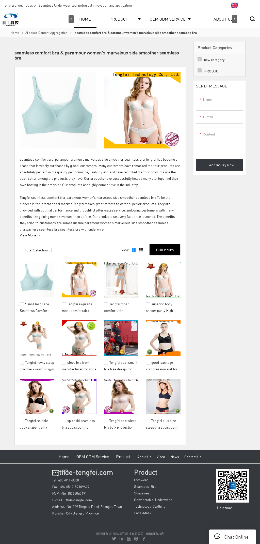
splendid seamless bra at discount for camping (78, 426)
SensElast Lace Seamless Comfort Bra (34, 309)
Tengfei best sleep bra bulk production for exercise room (120, 426)
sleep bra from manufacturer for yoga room (79, 368)
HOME (85, 19)
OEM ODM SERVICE (168, 19)
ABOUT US (223, 19)
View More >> (30, 235)
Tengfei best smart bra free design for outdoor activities (120, 368)
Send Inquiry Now (221, 164)
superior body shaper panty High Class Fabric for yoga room (162, 312)
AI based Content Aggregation (46, 33)
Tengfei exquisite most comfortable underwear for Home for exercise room (78, 312)
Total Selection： (38, 250)
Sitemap (226, 507)
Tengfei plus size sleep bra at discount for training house (161, 426)
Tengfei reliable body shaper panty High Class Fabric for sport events (36, 429)
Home (15, 33)
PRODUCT (118, 19)
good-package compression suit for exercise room (162, 368)
